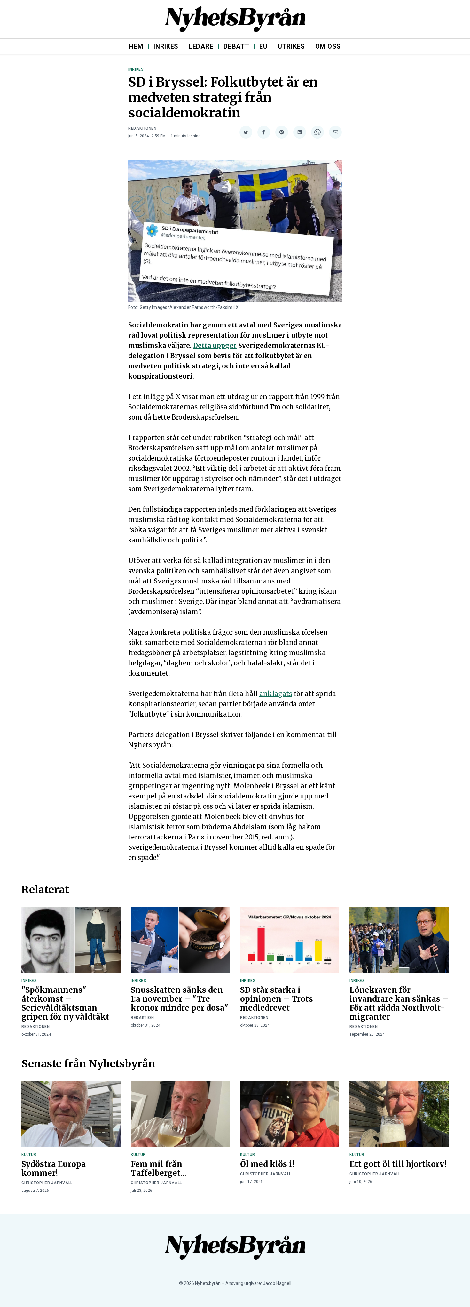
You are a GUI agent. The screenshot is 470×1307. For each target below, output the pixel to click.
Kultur (28, 1154)
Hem (136, 46)
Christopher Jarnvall (47, 1183)
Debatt (236, 46)
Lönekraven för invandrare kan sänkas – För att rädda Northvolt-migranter (398, 1003)
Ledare (201, 46)
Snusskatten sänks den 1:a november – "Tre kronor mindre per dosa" (179, 999)
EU (263, 46)
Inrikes (165, 46)
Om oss (328, 46)
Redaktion (142, 1017)
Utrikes (291, 46)
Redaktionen (142, 128)
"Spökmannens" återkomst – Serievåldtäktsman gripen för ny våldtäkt (65, 1003)
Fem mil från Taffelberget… (159, 1168)
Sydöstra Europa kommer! (53, 1168)
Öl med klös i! (267, 1164)
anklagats (275, 694)
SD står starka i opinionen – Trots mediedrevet (276, 999)
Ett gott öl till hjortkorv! (397, 1164)
